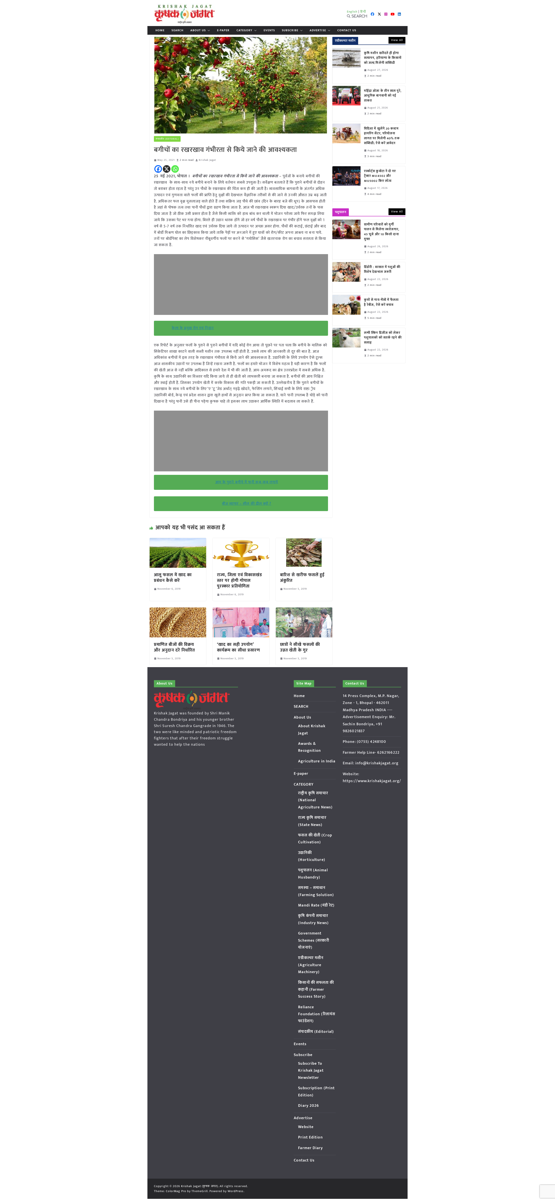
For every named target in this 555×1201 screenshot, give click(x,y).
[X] (166, 169)
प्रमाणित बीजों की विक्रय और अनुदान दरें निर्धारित (174, 647)
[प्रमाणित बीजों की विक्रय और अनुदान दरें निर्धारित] (178, 610)
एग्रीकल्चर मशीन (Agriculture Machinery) (310, 965)
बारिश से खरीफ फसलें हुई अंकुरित (302, 577)
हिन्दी (363, 11)
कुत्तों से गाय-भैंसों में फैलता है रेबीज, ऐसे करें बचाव (381, 302)
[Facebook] (158, 169)
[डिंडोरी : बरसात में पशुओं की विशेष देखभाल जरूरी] (346, 277)
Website (305, 1127)
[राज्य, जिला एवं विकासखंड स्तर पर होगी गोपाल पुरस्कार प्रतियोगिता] (241, 541)
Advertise (318, 30)
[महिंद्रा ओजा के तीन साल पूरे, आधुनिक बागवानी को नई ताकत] (346, 103)
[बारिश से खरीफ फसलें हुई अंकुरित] (304, 541)
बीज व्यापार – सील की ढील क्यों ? (246, 503)
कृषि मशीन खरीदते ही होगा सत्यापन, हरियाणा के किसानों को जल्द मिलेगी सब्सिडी (383, 58)
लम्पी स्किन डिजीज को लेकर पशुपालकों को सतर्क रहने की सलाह (383, 338)
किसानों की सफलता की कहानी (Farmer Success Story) (316, 989)
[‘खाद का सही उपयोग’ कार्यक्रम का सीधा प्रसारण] (241, 610)
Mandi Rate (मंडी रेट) (316, 905)
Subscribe (290, 30)
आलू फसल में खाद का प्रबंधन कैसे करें (173, 577)
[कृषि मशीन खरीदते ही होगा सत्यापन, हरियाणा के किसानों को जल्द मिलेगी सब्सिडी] (346, 65)
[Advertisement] (241, 284)
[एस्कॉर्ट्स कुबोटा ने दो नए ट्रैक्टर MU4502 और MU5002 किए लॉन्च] (346, 183)
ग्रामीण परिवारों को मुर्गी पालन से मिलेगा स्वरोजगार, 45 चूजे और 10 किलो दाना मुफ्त (382, 232)
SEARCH (177, 30)
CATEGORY (245, 30)
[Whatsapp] (175, 169)
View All (397, 40)
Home (160, 30)
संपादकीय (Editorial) (167, 139)
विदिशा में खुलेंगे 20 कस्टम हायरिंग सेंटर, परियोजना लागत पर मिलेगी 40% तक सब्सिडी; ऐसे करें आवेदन (382, 136)
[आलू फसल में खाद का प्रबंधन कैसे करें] (178, 541)
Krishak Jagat (207, 160)
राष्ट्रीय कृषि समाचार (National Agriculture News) (315, 800)
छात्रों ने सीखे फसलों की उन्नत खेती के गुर (300, 647)
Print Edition (310, 1137)
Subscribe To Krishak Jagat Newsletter (310, 1070)
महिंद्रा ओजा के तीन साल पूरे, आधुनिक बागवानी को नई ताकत (383, 96)
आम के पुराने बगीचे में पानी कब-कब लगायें (246, 482)
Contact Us (346, 30)
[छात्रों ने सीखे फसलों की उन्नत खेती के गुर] (304, 610)
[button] (208, 30)
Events (269, 30)
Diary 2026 (308, 1105)
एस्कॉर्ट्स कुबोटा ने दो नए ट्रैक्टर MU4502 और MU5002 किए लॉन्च (380, 176)
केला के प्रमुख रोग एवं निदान (193, 328)
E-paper (223, 30)
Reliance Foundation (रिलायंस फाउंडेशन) (316, 1014)
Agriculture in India (316, 761)
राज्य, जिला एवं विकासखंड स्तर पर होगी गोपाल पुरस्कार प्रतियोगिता (239, 580)
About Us (198, 30)
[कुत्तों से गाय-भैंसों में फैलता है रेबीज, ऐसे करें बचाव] (346, 310)
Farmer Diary (310, 1148)
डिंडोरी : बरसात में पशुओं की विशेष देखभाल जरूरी (382, 270)
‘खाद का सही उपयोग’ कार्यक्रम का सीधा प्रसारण (238, 647)
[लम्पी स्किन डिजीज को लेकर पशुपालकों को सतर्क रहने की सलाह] (346, 345)
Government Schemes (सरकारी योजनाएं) (313, 940)
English (352, 11)
